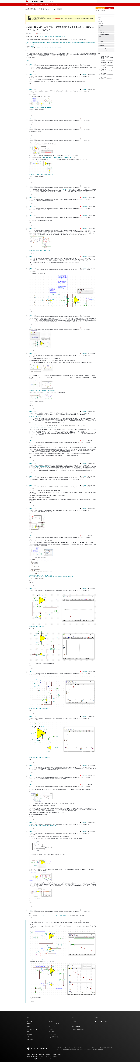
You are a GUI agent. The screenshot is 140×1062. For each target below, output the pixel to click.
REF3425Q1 (49, 157)
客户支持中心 (52, 1029)
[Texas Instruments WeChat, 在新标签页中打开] (95, 1022)
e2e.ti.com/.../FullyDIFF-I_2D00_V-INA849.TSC (40, 424)
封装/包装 (51, 1031)
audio (101, 27)
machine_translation (104, 34)
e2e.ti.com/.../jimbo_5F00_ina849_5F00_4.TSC (40, 757)
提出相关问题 (101, 8)
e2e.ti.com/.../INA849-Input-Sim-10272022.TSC (40, 373)
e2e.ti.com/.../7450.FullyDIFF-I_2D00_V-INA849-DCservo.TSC (43, 427)
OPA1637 (102, 32)
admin (30, 33)
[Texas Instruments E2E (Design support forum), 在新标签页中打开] (101, 1022)
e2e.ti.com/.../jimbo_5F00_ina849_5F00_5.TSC (40, 959)
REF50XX (66, 157)
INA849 (101, 41)
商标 (59, 1054)
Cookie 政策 (34, 1054)
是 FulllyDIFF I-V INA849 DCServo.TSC (42, 466)
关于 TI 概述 (29, 1021)
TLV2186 (102, 30)
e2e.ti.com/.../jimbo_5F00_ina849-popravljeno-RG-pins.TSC (42, 825)
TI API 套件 (74, 1021)
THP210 (102, 39)
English (56, 4)
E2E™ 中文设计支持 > (30, 4)
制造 (28, 1037)
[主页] (36, 1)
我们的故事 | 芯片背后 (32, 1029)
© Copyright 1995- (32, 1056)
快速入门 (51, 4)
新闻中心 (29, 1026)
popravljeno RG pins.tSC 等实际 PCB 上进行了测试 (54, 915)
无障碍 (28, 1054)
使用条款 (54, 1054)
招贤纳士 (29, 1023)
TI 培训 (46, 4)
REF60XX (72, 157)
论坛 (37, 4)
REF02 (101, 25)
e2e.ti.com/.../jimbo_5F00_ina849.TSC (38, 626)
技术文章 (42, 4)
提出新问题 (110, 8)
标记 (106, 48)
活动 (28, 1031)
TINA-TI (102, 36)
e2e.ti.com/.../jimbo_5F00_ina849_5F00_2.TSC (40, 708)
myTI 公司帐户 (75, 1023)
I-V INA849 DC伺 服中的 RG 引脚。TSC (64, 189)
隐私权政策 (41, 1054)
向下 (33, 71)
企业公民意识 (30, 1039)
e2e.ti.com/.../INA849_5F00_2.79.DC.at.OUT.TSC (40, 250)
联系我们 (51, 1021)
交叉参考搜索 (52, 1026)
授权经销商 (83, 1029)
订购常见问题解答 (76, 1029)
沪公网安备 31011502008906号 (44, 1058)
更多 (60, 9)
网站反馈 (63, 1054)
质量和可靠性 (52, 1034)
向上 (30, 71)
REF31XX (55, 157)
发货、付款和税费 (76, 1026)
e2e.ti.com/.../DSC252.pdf (35, 416)
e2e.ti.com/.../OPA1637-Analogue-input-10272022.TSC (42, 390)
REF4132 (102, 45)
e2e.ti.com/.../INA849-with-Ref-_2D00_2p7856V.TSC (41, 174)
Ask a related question (55, 18)
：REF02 (43, 157)
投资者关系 (29, 1034)
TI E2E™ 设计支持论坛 (54, 1023)
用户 (113, 1)
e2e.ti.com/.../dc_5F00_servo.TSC (37, 133)
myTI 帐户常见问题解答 (54, 1037)
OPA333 (102, 43)
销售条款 (48, 1054)
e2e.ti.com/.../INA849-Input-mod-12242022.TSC (40, 107)
